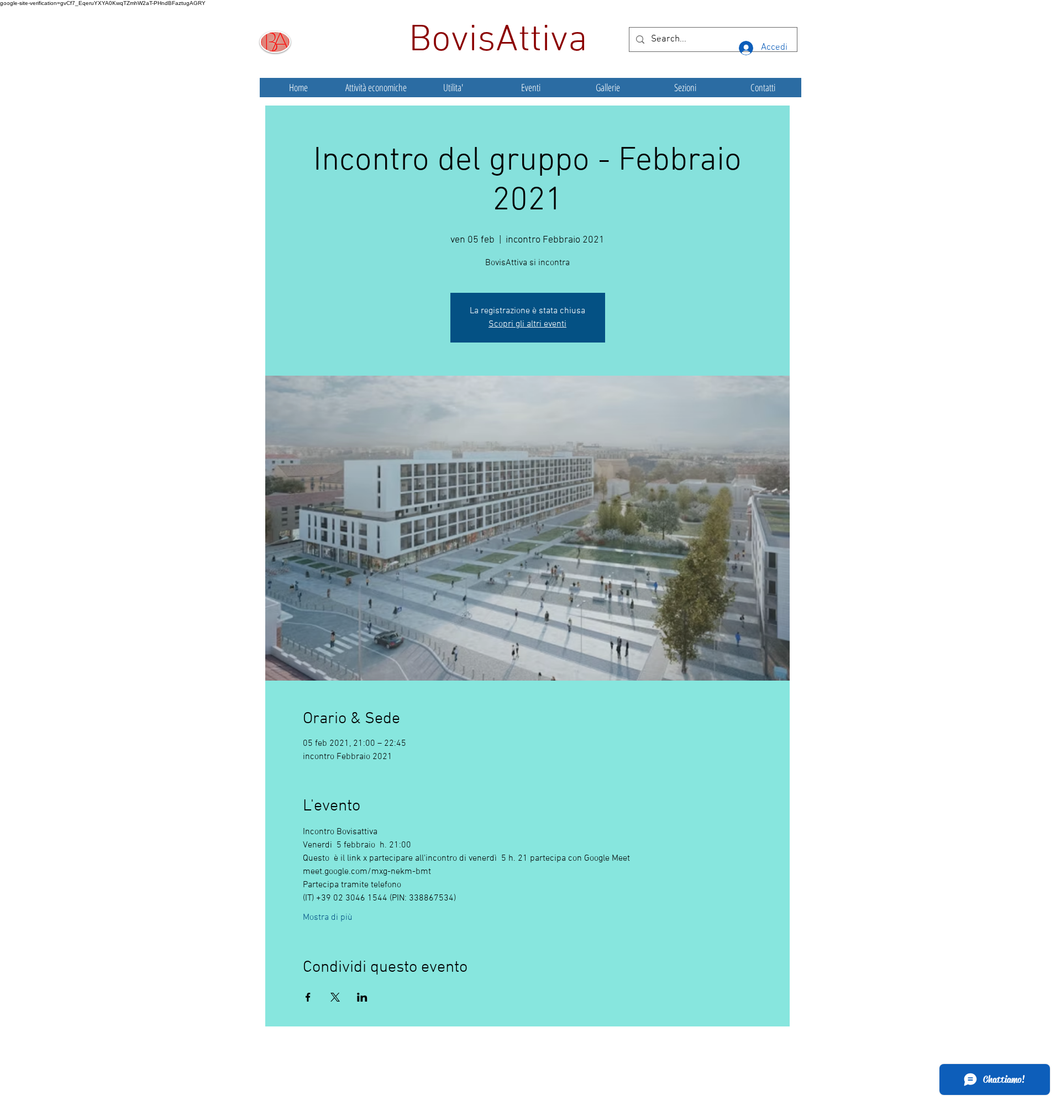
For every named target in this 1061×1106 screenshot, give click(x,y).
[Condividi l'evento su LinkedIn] (362, 997)
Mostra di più (328, 917)
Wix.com (613, 1075)
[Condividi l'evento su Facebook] (308, 997)
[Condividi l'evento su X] (335, 997)
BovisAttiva (503, 41)
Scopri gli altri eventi (527, 324)
